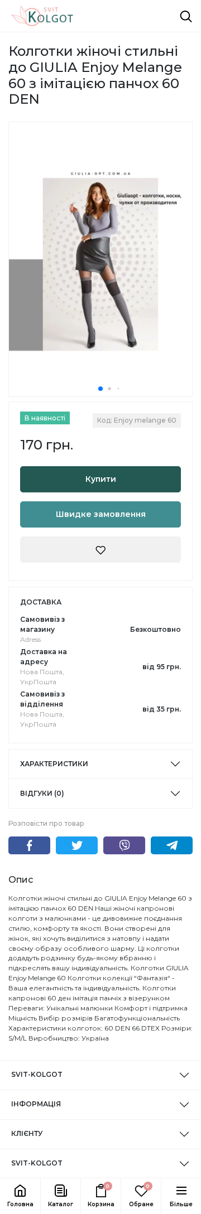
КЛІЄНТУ (26, 1133)
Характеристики (54, 764)
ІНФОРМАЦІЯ (36, 1104)
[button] (60, 1196)
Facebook (29, 845)
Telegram (172, 845)
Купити (100, 479)
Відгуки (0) (42, 793)
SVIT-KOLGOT (37, 1074)
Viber (124, 845)
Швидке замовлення (101, 514)
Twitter (77, 845)
